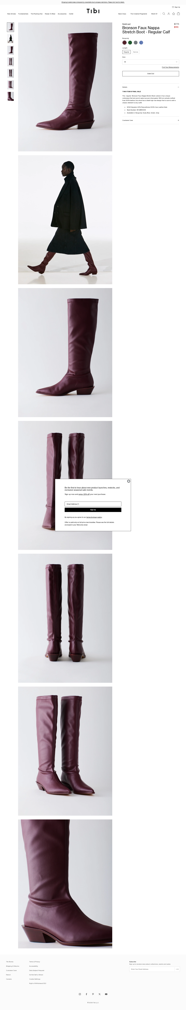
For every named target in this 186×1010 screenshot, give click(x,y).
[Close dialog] (128, 481)
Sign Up (93, 510)
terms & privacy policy (94, 517)
